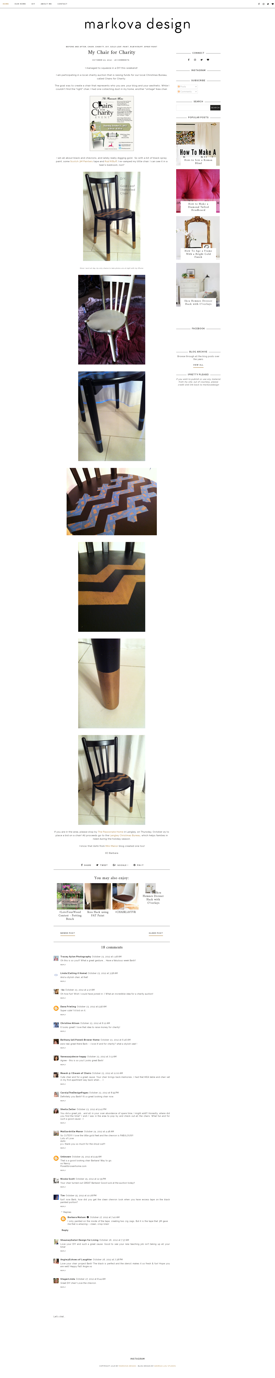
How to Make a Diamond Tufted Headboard (198, 207)
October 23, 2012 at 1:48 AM (107, 956)
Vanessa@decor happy (73, 1056)
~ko (62, 990)
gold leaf (116, 47)
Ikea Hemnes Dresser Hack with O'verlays (153, 898)
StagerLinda (67, 1279)
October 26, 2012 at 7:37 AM (114, 1240)
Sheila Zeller (68, 1109)
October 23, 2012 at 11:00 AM (107, 1073)
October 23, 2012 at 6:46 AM (116, 1040)
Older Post (156, 933)
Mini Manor (112, 846)
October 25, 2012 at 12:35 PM (91, 1179)
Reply (63, 965)
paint (126, 47)
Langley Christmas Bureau (125, 835)
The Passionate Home (110, 832)
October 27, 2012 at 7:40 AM (105, 1217)
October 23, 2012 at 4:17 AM (80, 990)
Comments (186, 92)
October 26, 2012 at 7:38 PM (108, 1259)
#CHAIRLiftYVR (125, 912)
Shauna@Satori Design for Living (79, 1240)
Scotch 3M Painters (81, 161)
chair (91, 47)
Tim (62, 1195)
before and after (76, 47)
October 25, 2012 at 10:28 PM (81, 1195)
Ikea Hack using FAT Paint (98, 914)
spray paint (150, 47)
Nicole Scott (67, 1179)
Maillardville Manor (71, 1131)
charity (99, 47)
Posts (183, 87)
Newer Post (67, 933)
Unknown (65, 1157)
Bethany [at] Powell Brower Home (80, 1040)
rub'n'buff (136, 47)
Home (6, 4)
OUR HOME (20, 4)
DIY (33, 4)
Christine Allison (69, 1023)
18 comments (121, 60)
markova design (127, 1366)
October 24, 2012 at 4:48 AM (99, 1131)
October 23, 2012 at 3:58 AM (103, 973)
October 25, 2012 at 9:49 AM (87, 1157)
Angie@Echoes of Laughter (76, 1259)
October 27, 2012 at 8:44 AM (91, 1279)
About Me (46, 4)
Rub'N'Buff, (111, 161)
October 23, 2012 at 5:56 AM (92, 1006)
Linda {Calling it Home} (73, 973)
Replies (67, 1212)
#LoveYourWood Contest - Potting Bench (70, 916)
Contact (62, 4)
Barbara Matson (77, 1217)
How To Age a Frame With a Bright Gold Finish (198, 254)
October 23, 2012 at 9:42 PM (91, 1109)
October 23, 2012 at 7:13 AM (102, 1056)
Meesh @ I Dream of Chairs (75, 1073)
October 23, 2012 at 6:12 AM (95, 1023)
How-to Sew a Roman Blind (198, 162)
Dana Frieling (68, 1006)
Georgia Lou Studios (165, 1366)
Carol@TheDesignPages (74, 1093)
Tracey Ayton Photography (75, 956)
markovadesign (210, 385)
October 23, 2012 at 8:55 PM (104, 1093)
